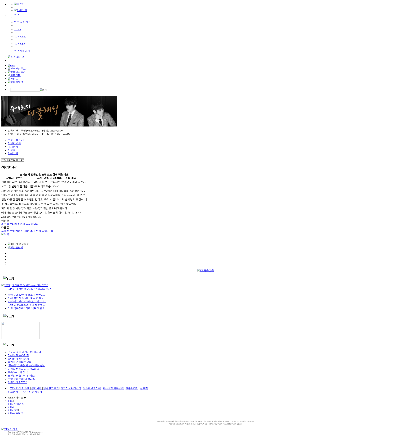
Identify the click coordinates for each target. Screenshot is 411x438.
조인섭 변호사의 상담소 (21, 375)
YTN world (20, 36)
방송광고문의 (51, 388)
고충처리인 (132, 388)
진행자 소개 (14, 143)
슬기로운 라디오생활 (19, 362)
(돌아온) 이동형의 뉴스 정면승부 (26, 365)
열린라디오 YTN (17, 382)
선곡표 (11, 150)
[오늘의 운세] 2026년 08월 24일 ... (26, 304)
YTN (17, 15)
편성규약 (37, 391)
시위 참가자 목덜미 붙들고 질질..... (27, 298)
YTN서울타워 (22, 51)
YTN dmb (19, 43)
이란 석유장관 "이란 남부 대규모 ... (27, 308)
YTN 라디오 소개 (20, 388)
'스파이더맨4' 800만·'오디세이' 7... (27, 301)
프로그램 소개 (16, 140)
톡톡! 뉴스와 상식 (18, 372)
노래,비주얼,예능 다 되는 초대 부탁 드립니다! (27, 230)
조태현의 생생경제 (18, 358)
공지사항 (36, 388)
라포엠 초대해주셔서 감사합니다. (20, 224)
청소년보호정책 (92, 388)
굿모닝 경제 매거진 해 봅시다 (24, 352)
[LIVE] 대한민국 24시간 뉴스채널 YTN (30, 288)
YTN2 (17, 29)
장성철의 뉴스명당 (18, 355)
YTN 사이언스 (22, 22)
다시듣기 (13, 146)
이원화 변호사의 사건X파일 (23, 368)
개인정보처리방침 (71, 388)
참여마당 (13, 153)
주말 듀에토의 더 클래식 (21, 379)
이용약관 (25, 391)
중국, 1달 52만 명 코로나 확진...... (26, 294)
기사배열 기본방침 (113, 388)
